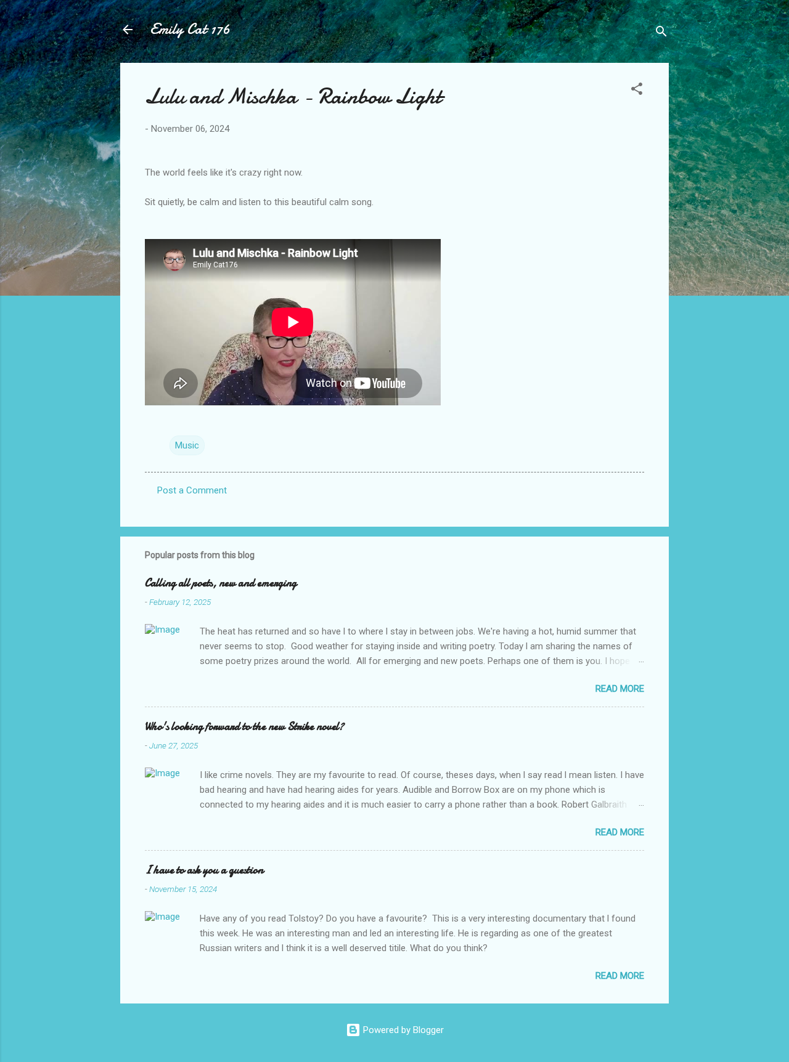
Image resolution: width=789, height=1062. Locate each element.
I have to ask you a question (204, 870)
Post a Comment (192, 490)
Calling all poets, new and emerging (220, 583)
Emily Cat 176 (190, 29)
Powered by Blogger (402, 1030)
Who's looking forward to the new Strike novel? (244, 726)
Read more (619, 688)
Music (187, 445)
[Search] (661, 33)
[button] (636, 90)
